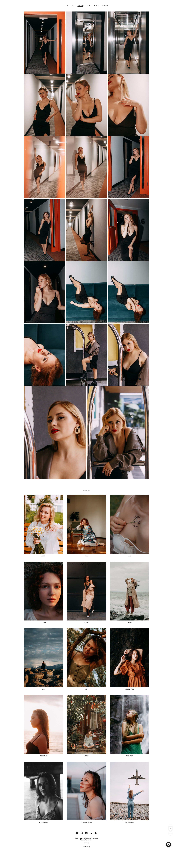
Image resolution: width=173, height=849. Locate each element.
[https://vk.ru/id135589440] (86, 833)
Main (66, 5)
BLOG (72, 5)
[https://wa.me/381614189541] (82, 833)
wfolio (88, 846)
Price (89, 5)
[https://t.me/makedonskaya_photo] (77, 833)
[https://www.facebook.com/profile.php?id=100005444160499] (96, 833)
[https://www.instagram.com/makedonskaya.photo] (91, 833)
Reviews (96, 5)
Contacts (105, 5)
